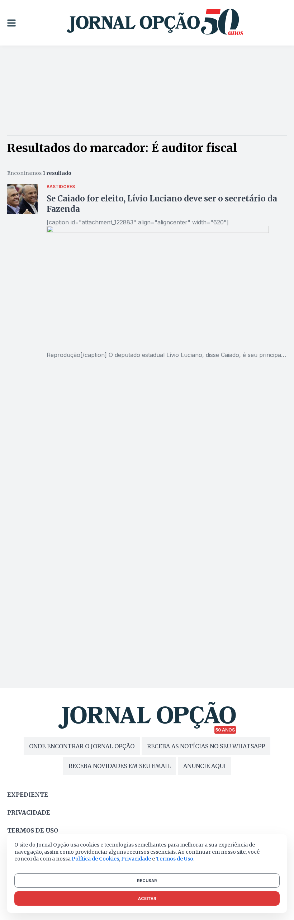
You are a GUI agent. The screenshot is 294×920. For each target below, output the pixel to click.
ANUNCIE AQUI (204, 765)
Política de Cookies (95, 858)
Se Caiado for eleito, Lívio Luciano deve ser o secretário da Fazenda (162, 204)
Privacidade (28, 812)
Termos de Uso (174, 858)
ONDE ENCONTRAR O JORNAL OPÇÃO (81, 746)
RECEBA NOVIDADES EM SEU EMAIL (119, 765)
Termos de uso (32, 830)
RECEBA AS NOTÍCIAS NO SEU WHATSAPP (206, 746)
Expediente (27, 794)
